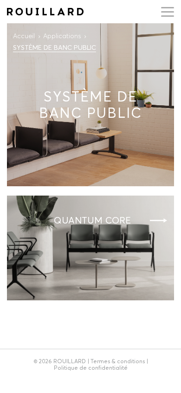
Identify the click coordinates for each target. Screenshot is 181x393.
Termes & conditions (117, 361)
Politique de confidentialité (91, 367)
